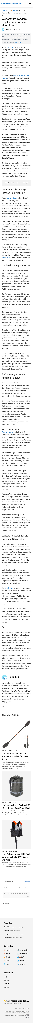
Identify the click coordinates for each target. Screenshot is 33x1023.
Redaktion (14, 677)
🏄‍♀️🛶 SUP (20, 957)
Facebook (7, 937)
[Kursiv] (7, 893)
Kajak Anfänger (11, 198)
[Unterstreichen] (9, 893)
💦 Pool (6, 964)
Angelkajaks (8, 588)
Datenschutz (25, 1008)
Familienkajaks (7, 432)
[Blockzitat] (18, 893)
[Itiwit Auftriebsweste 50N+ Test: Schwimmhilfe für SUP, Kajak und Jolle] (16, 848)
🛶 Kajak (13, 10)
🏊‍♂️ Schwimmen (22, 953)
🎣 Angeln (7, 950)
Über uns (6, 980)
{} (24, 893)
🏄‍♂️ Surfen (20, 961)
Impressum (18, 1008)
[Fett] (4, 893)
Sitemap (6, 987)
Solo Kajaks (10, 47)
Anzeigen (25, 183)
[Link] (22, 893)
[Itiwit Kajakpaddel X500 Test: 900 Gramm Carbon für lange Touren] (16, 747)
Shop (5, 977)
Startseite (5, 10)
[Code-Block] (20, 893)
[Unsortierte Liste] (15, 893)
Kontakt (6, 984)
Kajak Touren (6, 258)
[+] (26, 893)
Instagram (7, 934)
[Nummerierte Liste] (13, 893)
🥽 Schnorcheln (22, 950)
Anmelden (27, 881)
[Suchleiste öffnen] (26, 3)
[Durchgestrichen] (11, 893)
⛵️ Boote (7, 953)
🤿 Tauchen (21, 964)
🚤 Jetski (7, 957)
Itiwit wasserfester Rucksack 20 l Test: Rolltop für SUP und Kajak (16, 806)
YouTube (6, 930)
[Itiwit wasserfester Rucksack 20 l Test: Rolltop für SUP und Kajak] (16, 799)
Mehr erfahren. (18, 42)
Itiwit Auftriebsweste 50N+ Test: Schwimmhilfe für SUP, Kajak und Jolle (16, 857)
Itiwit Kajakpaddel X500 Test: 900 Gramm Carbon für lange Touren (15, 756)
